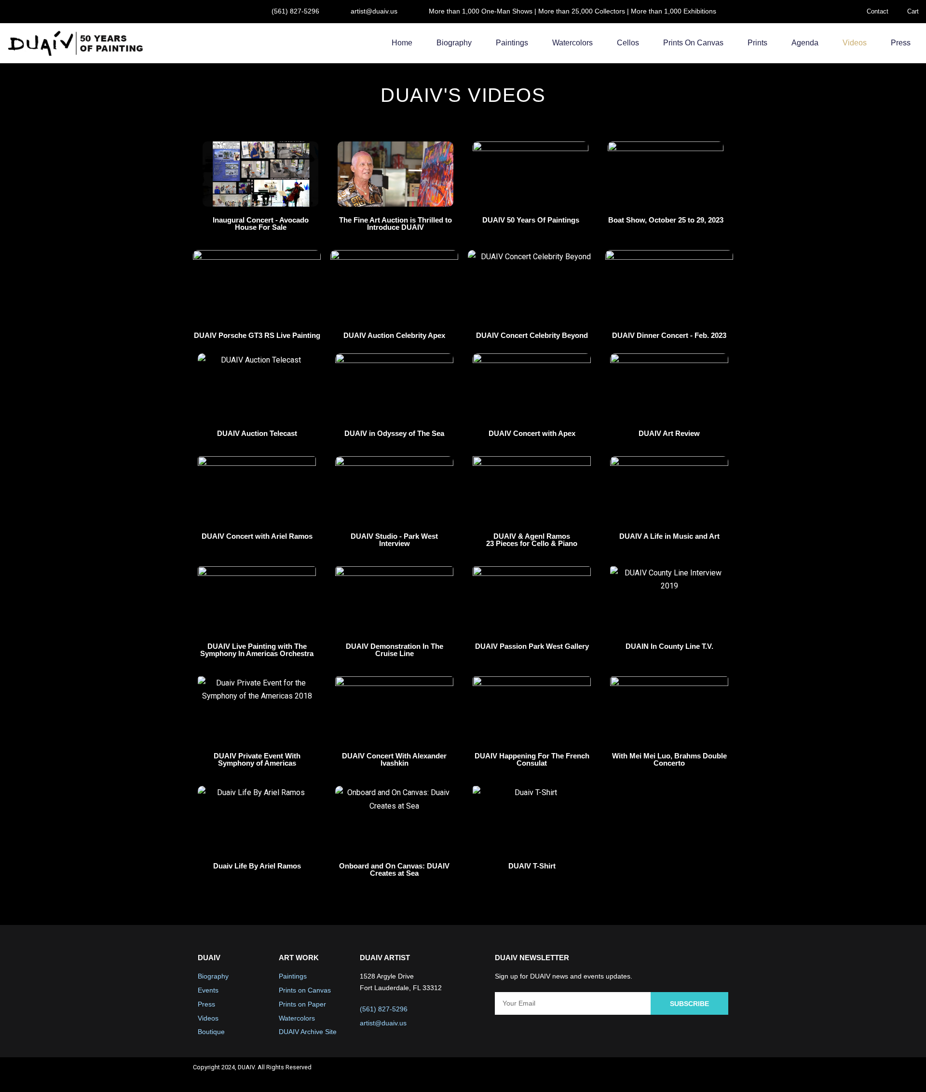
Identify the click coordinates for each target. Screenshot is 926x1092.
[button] (260, 174)
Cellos (628, 43)
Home (402, 43)
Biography (454, 43)
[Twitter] (670, 1074)
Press (901, 43)
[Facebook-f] (644, 1074)
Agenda (804, 43)
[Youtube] (696, 1074)
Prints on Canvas (693, 43)
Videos (855, 43)
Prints (757, 43)
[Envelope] (721, 1074)
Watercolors (572, 43)
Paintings (512, 43)
